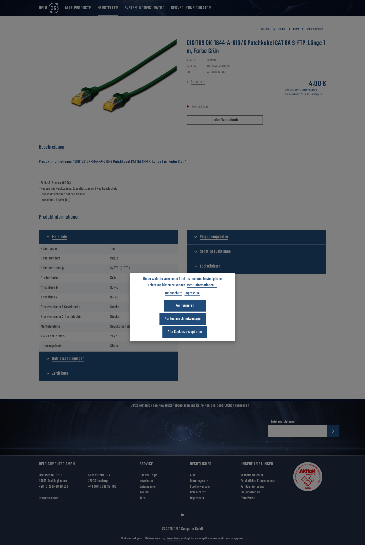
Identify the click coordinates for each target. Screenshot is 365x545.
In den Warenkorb (224, 120)
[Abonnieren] (333, 431)
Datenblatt (198, 82)
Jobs (143, 498)
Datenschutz (198, 492)
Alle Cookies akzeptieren (185, 332)
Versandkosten (174, 539)
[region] (108, 84)
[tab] (86, 147)
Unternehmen (148, 487)
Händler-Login (148, 475)
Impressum (197, 498)
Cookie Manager (200, 487)
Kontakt (144, 492)
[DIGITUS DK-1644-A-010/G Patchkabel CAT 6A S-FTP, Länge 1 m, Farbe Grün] (108, 84)
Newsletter (146, 481)
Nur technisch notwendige (182, 319)
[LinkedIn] (182, 515)
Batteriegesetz (199, 481)
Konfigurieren (185, 306)
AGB (192, 475)
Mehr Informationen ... (202, 285)
